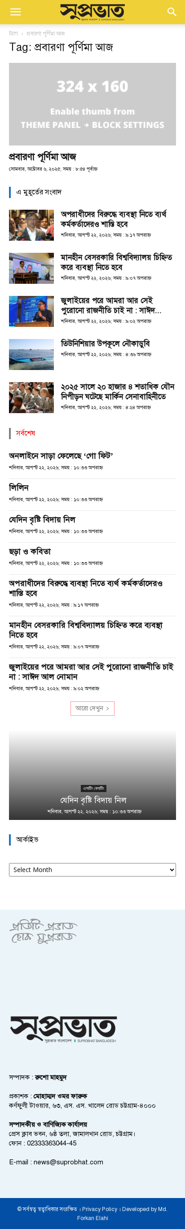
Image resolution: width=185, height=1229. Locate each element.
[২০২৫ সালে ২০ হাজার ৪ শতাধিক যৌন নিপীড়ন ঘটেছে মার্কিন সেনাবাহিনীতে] (31, 397)
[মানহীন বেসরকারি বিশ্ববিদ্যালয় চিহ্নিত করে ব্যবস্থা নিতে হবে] (31, 268)
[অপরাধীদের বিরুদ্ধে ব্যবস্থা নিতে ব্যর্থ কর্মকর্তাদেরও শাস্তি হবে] (31, 225)
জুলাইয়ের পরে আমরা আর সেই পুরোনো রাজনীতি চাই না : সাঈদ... (111, 305)
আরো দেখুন (89, 708)
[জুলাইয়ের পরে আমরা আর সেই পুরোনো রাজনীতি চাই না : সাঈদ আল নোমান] (31, 311)
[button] (15, 12)
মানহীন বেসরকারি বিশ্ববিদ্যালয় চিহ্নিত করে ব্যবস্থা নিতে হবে (116, 262)
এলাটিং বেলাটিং (92, 788)
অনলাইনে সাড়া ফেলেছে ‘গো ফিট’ (61, 456)
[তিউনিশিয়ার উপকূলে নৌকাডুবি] (31, 354)
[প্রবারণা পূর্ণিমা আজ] (92, 104)
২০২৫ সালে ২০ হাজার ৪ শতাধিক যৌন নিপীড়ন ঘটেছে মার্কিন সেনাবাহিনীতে (117, 391)
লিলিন (19, 488)
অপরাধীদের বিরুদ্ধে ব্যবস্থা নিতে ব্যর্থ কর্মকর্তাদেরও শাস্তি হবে (113, 219)
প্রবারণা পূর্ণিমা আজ (42, 157)
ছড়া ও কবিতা (30, 551)
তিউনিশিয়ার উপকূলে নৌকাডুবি (105, 343)
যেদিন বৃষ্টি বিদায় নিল (42, 519)
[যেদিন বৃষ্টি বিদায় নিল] (92, 775)
